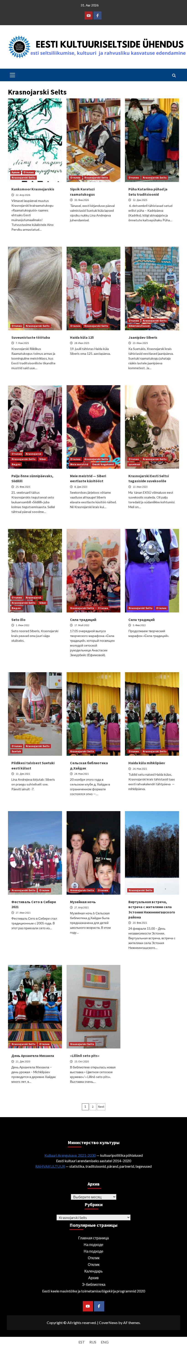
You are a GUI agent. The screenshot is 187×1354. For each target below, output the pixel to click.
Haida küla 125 (82, 337)
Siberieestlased (139, 326)
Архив (16, 172)
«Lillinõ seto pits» (84, 1055)
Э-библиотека (93, 1284)
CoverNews (108, 1322)
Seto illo (18, 619)
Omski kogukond (103, 464)
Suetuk (16, 751)
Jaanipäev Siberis (142, 337)
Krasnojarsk (33, 453)
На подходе (93, 1244)
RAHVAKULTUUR (50, 1166)
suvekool (134, 464)
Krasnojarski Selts (23, 177)
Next (101, 1107)
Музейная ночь (83, 901)
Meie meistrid (79, 464)
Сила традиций (83, 619)
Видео (16, 464)
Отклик (28, 172)
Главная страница (93, 1238)
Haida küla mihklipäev (146, 763)
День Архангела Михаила (32, 1055)
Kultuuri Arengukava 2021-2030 (70, 1155)
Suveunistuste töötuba (30, 337)
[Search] (174, 75)
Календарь (93, 1271)
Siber (42, 459)
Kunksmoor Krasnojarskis (32, 189)
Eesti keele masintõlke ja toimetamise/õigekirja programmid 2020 (93, 1291)
